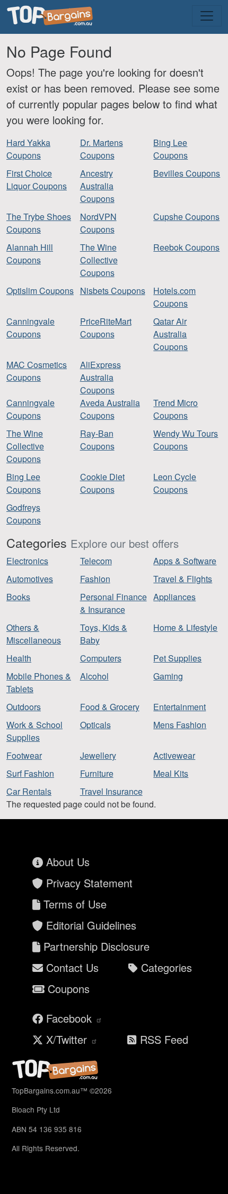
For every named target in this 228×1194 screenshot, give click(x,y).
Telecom (96, 561)
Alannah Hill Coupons (29, 253)
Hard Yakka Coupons (28, 148)
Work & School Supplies (34, 731)
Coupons (67, 988)
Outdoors (23, 707)
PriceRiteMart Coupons (105, 327)
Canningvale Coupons (30, 327)
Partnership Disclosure (95, 946)
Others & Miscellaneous (33, 633)
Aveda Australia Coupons (110, 409)
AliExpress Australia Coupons (100, 377)
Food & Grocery (109, 707)
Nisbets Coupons (112, 290)
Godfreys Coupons (23, 513)
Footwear (24, 755)
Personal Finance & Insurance (113, 603)
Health (18, 658)
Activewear (174, 755)
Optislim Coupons (40, 290)
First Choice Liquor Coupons (36, 179)
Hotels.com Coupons (174, 296)
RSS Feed (162, 1039)
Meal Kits (170, 773)
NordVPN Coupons (98, 222)
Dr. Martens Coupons (101, 148)
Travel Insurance (111, 791)
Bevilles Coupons (186, 173)
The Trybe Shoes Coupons (38, 222)
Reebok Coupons (186, 247)
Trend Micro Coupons (175, 409)
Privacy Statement (88, 882)
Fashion (95, 579)
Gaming (168, 676)
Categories (165, 967)
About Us (66, 861)
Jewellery (98, 755)
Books (18, 597)
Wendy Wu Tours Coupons (185, 439)
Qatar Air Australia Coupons (170, 334)
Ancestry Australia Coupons (97, 186)
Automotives (29, 579)
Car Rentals (28, 791)
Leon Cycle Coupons (174, 483)
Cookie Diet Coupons (102, 483)
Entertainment (179, 707)
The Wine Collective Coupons (99, 260)
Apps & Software (184, 561)
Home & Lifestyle (185, 627)
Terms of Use (73, 904)
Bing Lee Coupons (170, 148)
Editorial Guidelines (89, 925)
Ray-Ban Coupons (97, 439)
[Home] (51, 16)
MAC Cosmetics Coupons (36, 371)
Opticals (95, 725)
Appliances (174, 597)
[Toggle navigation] (207, 15)
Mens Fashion (179, 725)
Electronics (27, 561)
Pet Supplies (177, 658)
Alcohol (94, 676)
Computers (100, 658)
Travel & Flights (182, 579)
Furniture (96, 773)
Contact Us (71, 967)
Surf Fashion (30, 773)
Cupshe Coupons (186, 216)
